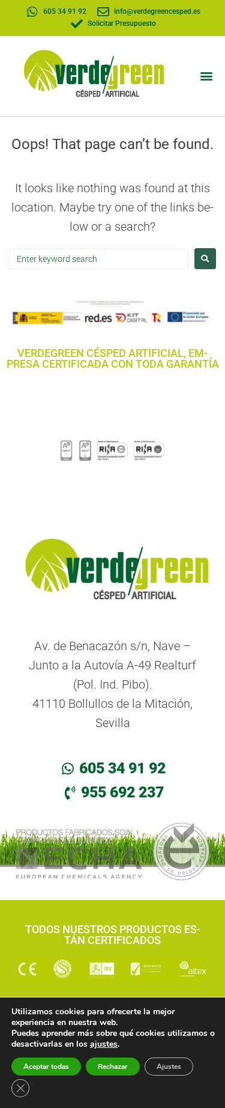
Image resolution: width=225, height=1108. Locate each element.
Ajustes (169, 1066)
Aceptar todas (46, 1066)
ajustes (104, 1044)
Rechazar (113, 1066)
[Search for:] (98, 258)
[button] (206, 76)
